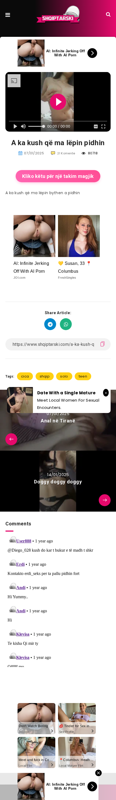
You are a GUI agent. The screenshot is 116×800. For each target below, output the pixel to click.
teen (83, 376)
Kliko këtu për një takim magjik (58, 176)
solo (64, 376)
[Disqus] (58, 599)
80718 (92, 153)
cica (25, 376)
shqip (45, 376)
